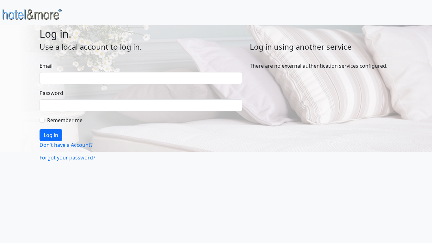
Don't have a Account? (66, 144)
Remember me (65, 120)
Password (51, 93)
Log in (51, 135)
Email (46, 65)
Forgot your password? (67, 157)
